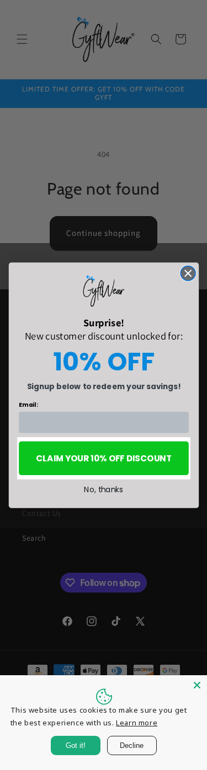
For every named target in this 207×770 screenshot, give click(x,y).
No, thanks (103, 489)
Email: (28, 404)
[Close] (197, 685)
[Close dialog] (188, 273)
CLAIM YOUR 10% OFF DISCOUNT (104, 458)
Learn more (136, 723)
